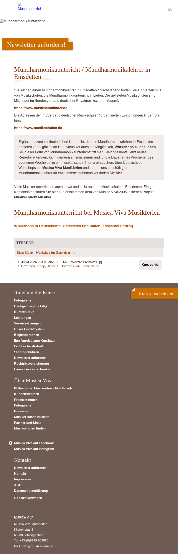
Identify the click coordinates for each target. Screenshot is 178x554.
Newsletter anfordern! (36, 44)
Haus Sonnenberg (86, 266)
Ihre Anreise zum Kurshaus (34, 340)
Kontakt (20, 473)
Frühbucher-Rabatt (28, 346)
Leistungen (22, 317)
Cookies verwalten (28, 498)
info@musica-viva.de (37, 546)
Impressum (22, 479)
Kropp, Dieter (45, 266)
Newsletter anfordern (30, 358)
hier (119, 173)
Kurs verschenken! (156, 293)
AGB (17, 485)
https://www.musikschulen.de (38, 128)
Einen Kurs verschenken (32, 369)
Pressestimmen (26, 400)
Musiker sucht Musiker (31, 417)
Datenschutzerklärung (31, 490)
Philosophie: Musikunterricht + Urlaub (43, 388)
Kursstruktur (24, 312)
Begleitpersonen (26, 335)
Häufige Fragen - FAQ (30, 306)
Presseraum (23, 411)
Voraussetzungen (27, 323)
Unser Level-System (29, 329)
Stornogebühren (26, 352)
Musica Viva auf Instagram (34, 449)
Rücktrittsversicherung (31, 363)
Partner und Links (27, 422)
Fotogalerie (22, 300)
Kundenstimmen (26, 394)
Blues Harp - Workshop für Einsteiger (44, 252)
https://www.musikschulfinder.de (40, 108)
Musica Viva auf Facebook (34, 443)
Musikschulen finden (30, 428)
